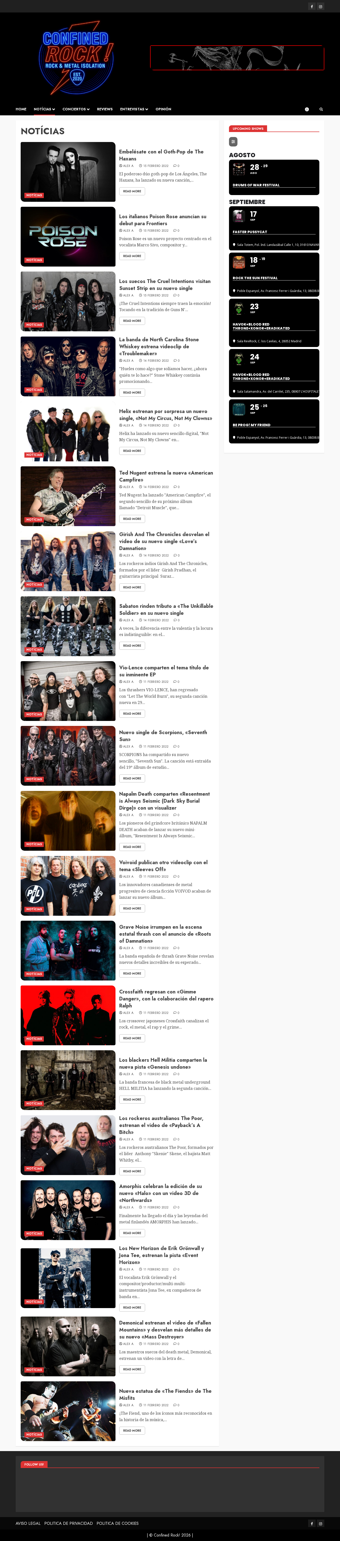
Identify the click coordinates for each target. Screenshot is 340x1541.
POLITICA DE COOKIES (118, 1523)
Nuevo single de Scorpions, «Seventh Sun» (163, 736)
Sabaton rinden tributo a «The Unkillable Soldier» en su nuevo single (166, 610)
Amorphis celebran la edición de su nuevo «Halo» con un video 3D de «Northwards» (160, 1193)
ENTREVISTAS (132, 109)
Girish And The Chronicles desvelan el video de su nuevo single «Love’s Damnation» (164, 541)
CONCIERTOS (74, 109)
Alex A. (129, 166)
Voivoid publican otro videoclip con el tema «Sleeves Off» (163, 866)
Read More (132, 191)
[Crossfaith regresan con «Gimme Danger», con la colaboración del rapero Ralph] (68, 1015)
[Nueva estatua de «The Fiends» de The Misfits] (68, 1411)
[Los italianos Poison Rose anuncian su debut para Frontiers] (68, 237)
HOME (21, 109)
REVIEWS (105, 109)
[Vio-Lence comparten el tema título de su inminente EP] (68, 691)
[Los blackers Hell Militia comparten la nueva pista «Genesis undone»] (68, 1080)
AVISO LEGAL (28, 1523)
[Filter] (233, 142)
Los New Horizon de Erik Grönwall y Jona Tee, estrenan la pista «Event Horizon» (161, 1255)
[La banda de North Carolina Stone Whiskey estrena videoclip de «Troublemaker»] (68, 366)
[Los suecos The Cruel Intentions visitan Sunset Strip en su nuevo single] (68, 301)
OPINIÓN (163, 109)
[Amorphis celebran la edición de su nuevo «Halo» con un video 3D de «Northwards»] (68, 1210)
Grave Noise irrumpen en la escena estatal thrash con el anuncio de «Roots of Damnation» (165, 934)
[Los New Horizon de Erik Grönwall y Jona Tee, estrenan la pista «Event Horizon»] (68, 1278)
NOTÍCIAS (42, 109)
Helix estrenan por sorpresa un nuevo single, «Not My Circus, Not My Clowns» (165, 415)
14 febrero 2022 (156, 361)
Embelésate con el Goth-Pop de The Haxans (161, 155)
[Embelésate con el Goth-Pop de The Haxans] (68, 172)
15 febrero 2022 (156, 166)
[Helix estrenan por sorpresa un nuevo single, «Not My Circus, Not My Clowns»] (68, 431)
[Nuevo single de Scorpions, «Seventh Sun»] (68, 756)
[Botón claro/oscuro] (309, 109)
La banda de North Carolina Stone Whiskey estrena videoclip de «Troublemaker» (159, 346)
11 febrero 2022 (156, 682)
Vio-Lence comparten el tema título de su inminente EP (164, 671)
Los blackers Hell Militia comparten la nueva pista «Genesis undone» (163, 1063)
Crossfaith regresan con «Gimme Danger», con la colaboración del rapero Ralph (166, 998)
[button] (321, 109)
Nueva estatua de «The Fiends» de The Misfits (165, 1395)
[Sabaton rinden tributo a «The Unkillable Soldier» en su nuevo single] (68, 626)
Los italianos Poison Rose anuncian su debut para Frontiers (162, 220)
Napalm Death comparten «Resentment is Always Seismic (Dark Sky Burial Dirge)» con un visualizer (164, 801)
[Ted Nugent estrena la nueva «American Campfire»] (68, 496)
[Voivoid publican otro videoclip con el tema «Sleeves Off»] (68, 886)
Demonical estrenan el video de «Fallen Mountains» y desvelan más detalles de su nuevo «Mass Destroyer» (165, 1329)
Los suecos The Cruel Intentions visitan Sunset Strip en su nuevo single (165, 285)
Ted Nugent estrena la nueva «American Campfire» (166, 476)
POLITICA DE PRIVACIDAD (68, 1523)
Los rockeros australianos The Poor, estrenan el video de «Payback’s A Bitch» (161, 1125)
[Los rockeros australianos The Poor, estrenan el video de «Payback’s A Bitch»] (68, 1145)
